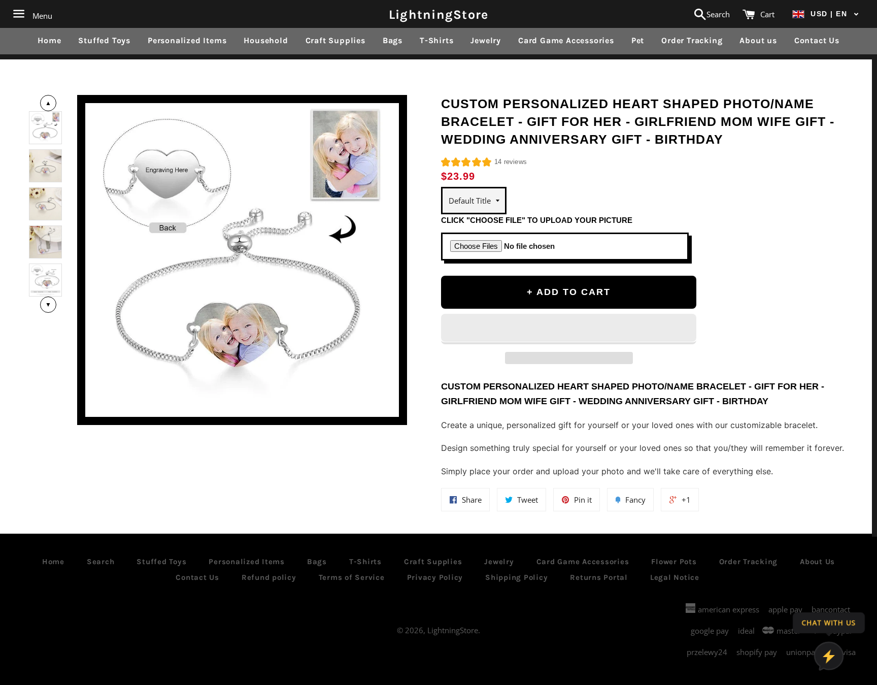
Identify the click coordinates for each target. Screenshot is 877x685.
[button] (825, 14)
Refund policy (269, 577)
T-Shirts (436, 40)
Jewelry (485, 40)
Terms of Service (352, 577)
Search (101, 561)
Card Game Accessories (566, 40)
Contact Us (816, 40)
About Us (817, 561)
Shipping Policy (516, 577)
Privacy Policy (435, 577)
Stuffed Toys (104, 40)
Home (49, 40)
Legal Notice (674, 577)
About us (758, 40)
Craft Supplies (335, 40)
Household (266, 40)
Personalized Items (187, 40)
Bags (392, 40)
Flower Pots (673, 561)
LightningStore (439, 14)
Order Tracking (691, 40)
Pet (637, 40)
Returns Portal (599, 577)
